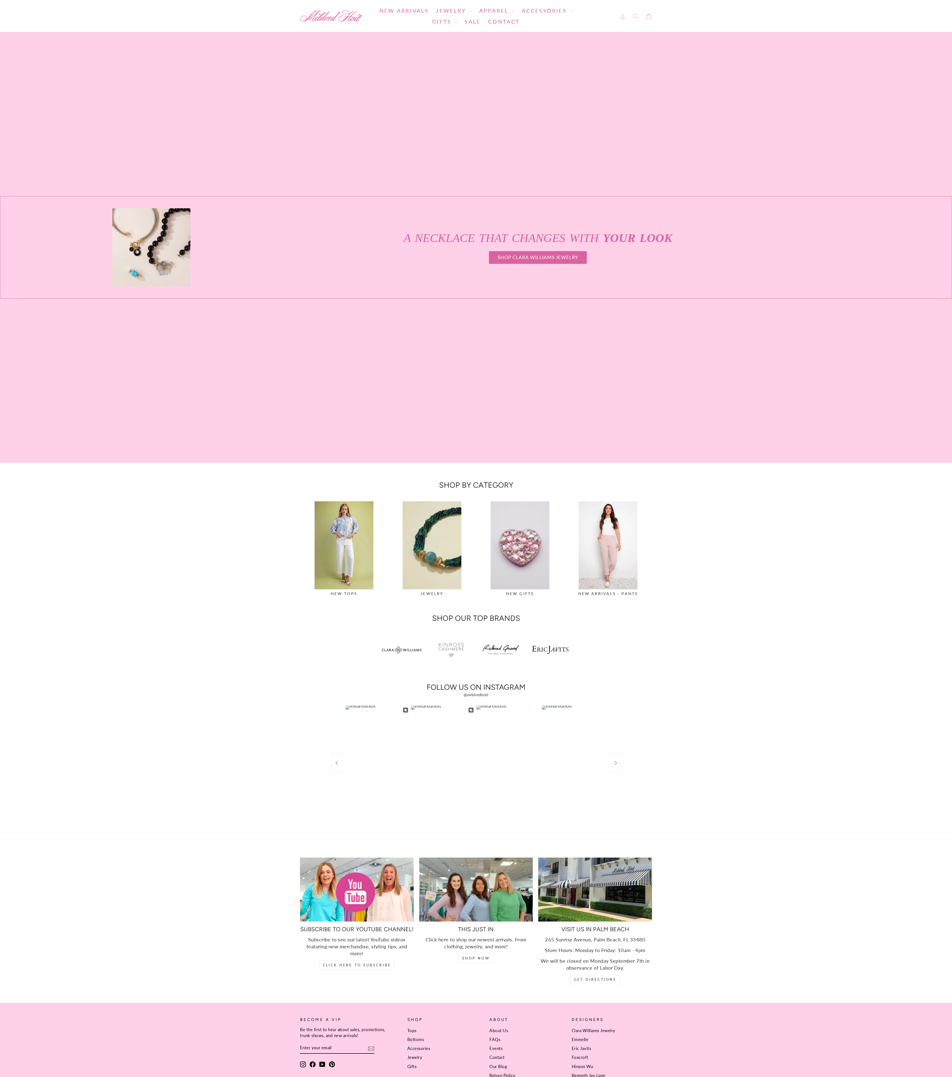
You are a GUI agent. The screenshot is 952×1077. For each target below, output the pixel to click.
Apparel (495, 10)
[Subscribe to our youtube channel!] (357, 890)
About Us (498, 1030)
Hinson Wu (582, 1066)
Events (496, 1048)
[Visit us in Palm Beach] (595, 890)
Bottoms (415, 1039)
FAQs (494, 1039)
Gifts (442, 21)
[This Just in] (476, 890)
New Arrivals (404, 10)
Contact (504, 21)
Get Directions (595, 979)
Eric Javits (581, 1048)
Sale (473, 21)
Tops (411, 1030)
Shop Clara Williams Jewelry (538, 257)
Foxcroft (580, 1057)
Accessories (545, 10)
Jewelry (452, 10)
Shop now (476, 958)
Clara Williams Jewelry (593, 1030)
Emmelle (580, 1039)
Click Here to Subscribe (357, 965)
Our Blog (498, 1066)
